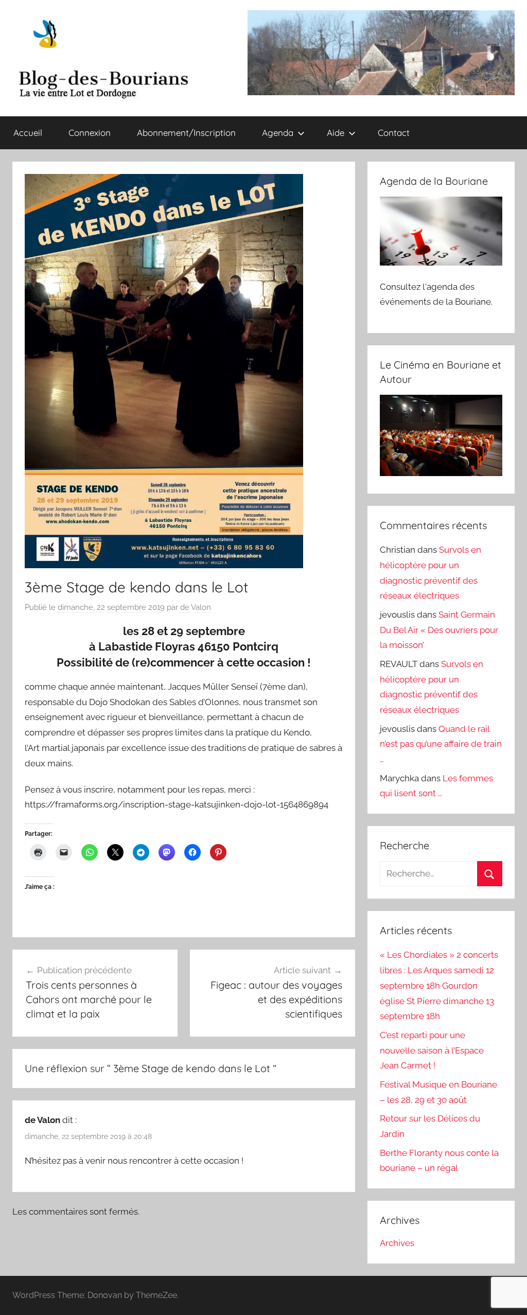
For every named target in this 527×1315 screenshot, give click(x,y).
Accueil (27, 132)
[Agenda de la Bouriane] (441, 262)
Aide (335, 132)
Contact (394, 132)
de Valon (195, 607)
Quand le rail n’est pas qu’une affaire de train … (441, 744)
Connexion (89, 132)
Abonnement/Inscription (186, 132)
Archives (397, 1243)
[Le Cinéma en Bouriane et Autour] (441, 473)
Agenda (277, 132)
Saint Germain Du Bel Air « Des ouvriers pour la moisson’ (439, 630)
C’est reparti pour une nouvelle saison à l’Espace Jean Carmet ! (432, 1050)
